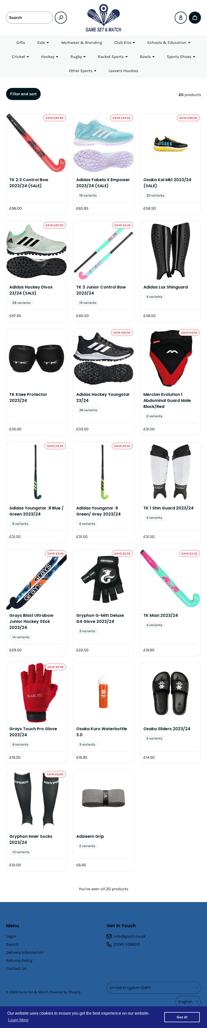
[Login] (181, 18)
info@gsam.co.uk (130, 936)
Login (11, 936)
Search (12, 944)
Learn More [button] (18, 1020)
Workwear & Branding (81, 42)
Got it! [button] (182, 1017)
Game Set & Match (33, 992)
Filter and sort (23, 93)
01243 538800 (127, 944)
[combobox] (29, 18)
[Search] (61, 18)
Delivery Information (25, 952)
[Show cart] (195, 18)
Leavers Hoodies (123, 70)
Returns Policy (19, 960)
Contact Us (16, 968)
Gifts (20, 42)
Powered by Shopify (65, 992)
